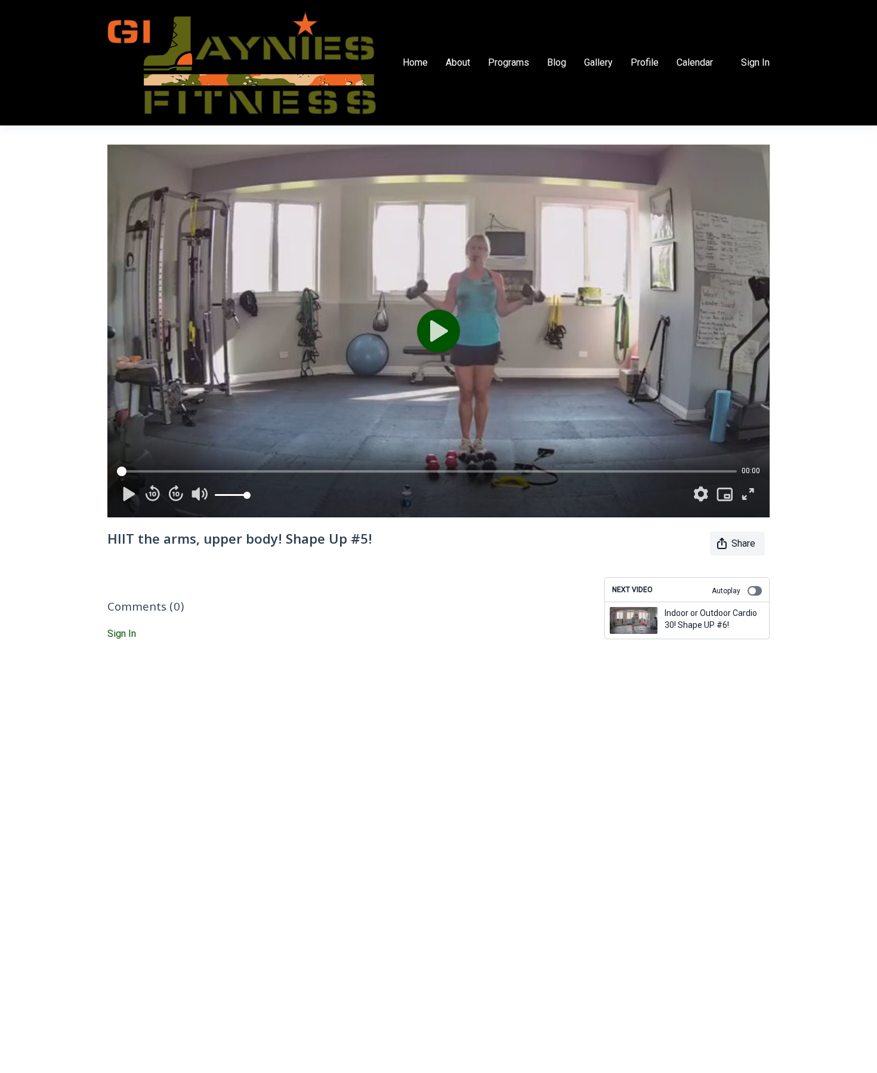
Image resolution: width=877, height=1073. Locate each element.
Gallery (598, 62)
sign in (121, 633)
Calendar (695, 62)
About (458, 62)
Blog (556, 62)
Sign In (755, 62)
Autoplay (726, 591)
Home (415, 62)
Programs (508, 62)
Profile (645, 62)
